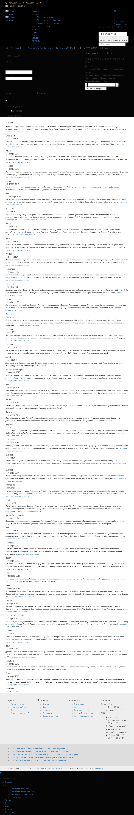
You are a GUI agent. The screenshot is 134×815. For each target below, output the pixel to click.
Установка (47, 713)
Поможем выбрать (19, 707)
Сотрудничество (81, 710)
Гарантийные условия (83, 713)
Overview (41, 93)
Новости (78, 707)
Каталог (35, 14)
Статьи (46, 704)
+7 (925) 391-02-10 (33, 3)
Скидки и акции (17, 704)
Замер (45, 707)
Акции (34, 35)
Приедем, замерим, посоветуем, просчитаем (40, 751)
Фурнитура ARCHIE (64, 48)
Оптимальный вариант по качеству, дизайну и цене (44, 754)
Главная (35, 11)
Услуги (35, 29)
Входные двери (43, 26)
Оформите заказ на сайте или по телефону (39, 760)
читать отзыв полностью (17, 132)
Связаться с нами (50, 716)
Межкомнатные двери (47, 17)
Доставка (47, 710)
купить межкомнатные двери (53, 768)
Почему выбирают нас (84, 716)
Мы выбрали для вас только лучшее (38, 748)
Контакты (36, 41)
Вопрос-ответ (17, 710)
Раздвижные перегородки (48, 23)
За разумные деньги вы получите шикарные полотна (42, 757)
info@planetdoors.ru (16, 6)
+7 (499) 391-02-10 (16, 3)
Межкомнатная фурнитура (48, 20)
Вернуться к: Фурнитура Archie (99, 53)
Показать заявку (121, 24)
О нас (34, 32)
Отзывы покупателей (20, 713)
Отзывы (35, 38)
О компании (79, 704)
